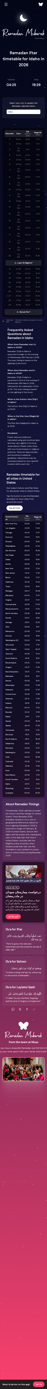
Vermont (9, 654)
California (9, 582)
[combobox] (23, 112)
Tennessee (10, 730)
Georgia (9, 622)
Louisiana (9, 793)
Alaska (8, 725)
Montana (9, 748)
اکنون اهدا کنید (13, 916)
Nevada (9, 712)
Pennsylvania (11, 604)
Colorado (9, 761)
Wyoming (9, 788)
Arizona (9, 636)
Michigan (9, 591)
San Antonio (11, 550)
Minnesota (10, 631)
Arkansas (9, 698)
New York (9, 568)
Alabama (9, 766)
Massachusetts (12, 609)
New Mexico (10, 775)
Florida (8, 618)
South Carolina (12, 779)
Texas (8, 586)
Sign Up (38, 1384)
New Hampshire (12, 672)
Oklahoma (10, 743)
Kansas (8, 681)
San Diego (10, 555)
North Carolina (12, 613)
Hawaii (8, 721)
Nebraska (9, 676)
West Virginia (11, 649)
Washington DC (12, 640)
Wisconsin (10, 645)
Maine (8, 716)
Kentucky (9, 734)
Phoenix (9, 541)
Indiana (8, 703)
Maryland (9, 595)
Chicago (9, 532)
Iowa (7, 770)
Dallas (8, 559)
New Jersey (10, 573)
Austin (8, 564)
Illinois (8, 577)
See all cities (14, 508)
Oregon (9, 667)
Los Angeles (10, 528)
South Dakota (11, 658)
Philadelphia (10, 546)
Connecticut (11, 694)
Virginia (9, 600)
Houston (9, 537)
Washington (10, 752)
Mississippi (10, 685)
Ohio (7, 627)
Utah (8, 757)
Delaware (9, 690)
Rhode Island (11, 663)
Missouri (9, 707)
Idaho (8, 784)
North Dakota (11, 739)
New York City (11, 523)
